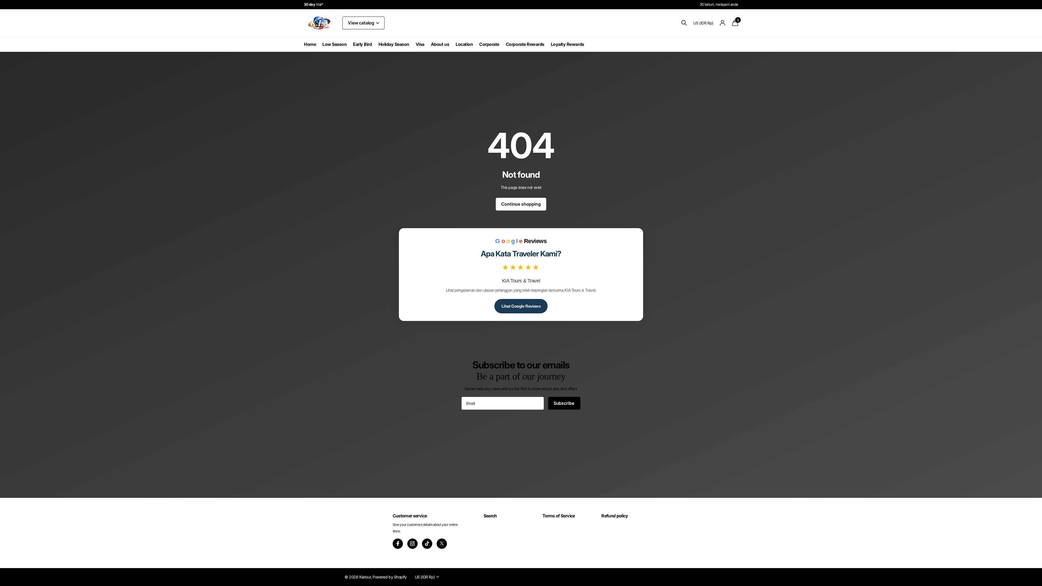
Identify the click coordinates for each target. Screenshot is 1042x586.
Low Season (334, 44)
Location (464, 44)
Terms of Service (558, 515)
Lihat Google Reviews (521, 306)
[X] (442, 544)
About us (440, 44)
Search (490, 515)
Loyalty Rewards (567, 44)
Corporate (489, 44)
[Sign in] (723, 23)
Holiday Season (394, 44)
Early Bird (362, 44)
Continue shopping (521, 204)
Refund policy (614, 515)
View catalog (361, 23)
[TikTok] (427, 544)
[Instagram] (412, 544)
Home (310, 44)
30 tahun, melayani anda (719, 4)
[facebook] (398, 544)
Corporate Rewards (525, 44)
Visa (420, 44)
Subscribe (564, 403)
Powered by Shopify (389, 577)
